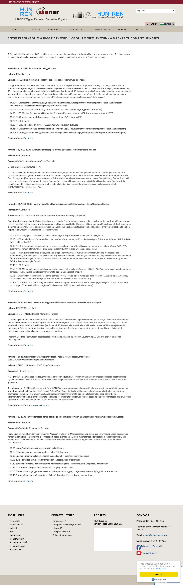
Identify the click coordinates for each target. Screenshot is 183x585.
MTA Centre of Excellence (23, 2)
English (154, 24)
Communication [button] (98, 29)
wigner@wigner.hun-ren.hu (155, 535)
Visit (12, 532)
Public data (15, 521)
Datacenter (58, 521)
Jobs (12, 528)
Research (53, 29)
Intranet (123, 29)
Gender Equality (17, 539)
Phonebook (15, 524)
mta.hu (30, 138)
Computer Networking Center (66, 524)
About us (16, 29)
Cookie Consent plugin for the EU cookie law (159, 579)
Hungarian (169, 24)
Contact (140, 29)
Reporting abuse (17, 546)
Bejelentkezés (16, 549)
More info (161, 568)
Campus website (60, 532)
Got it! (158, 574)
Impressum (15, 535)
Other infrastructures (62, 535)
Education (73, 29)
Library (56, 528)
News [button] (34, 29)
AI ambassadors (17, 542)
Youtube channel (149, 553)
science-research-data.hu (38, 405)
